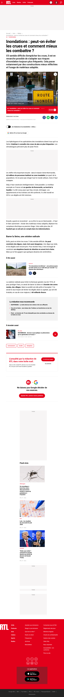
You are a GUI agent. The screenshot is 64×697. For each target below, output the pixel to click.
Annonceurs (32, 694)
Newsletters (28, 644)
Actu (13, 2)
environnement (11, 345)
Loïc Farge (16, 116)
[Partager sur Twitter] (52, 117)
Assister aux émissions (31, 625)
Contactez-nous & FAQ (49, 625)
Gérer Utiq (46, 641)
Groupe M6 (12, 691)
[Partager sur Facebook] (44, 117)
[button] (51, 2)
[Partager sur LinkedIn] (56, 117)
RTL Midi (20, 331)
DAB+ (53, 691)
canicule (31, 263)
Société (21, 345)
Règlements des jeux (49, 628)
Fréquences (28, 638)
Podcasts (30, 2)
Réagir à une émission (31, 628)
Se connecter (48, 363)
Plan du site (46, 653)
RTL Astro (36, 691)
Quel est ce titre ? (30, 631)
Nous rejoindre (47, 644)
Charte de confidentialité (50, 635)
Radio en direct (29, 635)
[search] (61, 2)
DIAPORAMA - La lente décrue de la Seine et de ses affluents (29, 305)
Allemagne (22, 483)
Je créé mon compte (48, 359)
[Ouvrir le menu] (2, 2)
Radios (19, 2)
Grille (24, 2)
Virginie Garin (9, 116)
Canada (22, 548)
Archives (27, 641)
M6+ (18, 691)
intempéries (29, 345)
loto (21, 518)
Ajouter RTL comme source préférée (32, 395)
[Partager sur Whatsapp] (48, 117)
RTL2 (30, 691)
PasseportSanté (45, 691)
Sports (13, 638)
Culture (13, 635)
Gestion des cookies (49, 638)
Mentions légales (48, 631)
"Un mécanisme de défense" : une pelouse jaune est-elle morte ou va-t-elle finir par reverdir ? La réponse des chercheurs (43, 267)
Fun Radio (24, 691)
